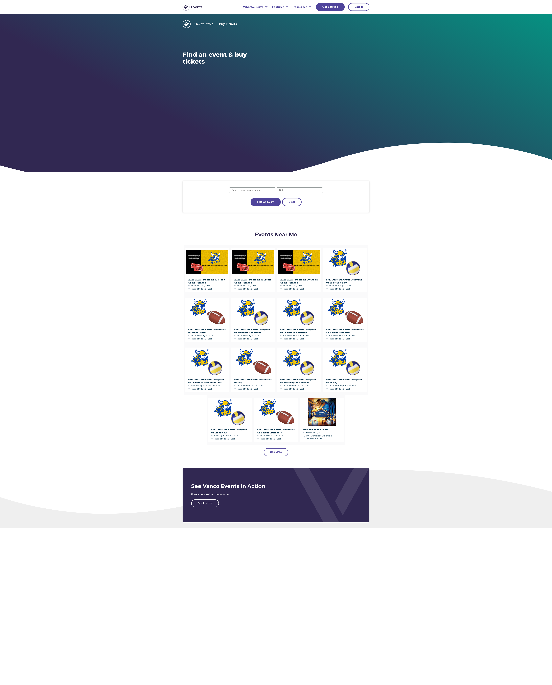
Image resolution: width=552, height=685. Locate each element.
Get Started (330, 6)
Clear (292, 201)
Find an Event (265, 201)
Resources (300, 7)
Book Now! (205, 503)
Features (278, 7)
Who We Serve (253, 7)
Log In (359, 6)
